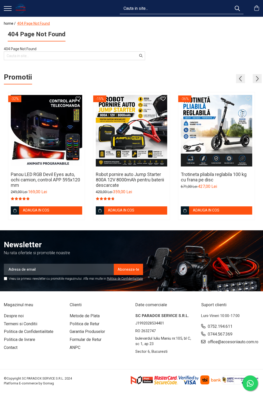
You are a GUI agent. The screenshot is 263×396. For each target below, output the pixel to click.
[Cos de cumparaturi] (256, 8)
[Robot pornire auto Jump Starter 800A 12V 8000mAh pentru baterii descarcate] (131, 130)
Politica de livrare (19, 339)
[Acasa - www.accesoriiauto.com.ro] (20, 8)
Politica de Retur (84, 323)
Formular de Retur (85, 339)
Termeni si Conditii (20, 323)
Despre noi (14, 315)
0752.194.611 (219, 326)
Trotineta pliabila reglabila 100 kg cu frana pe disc (214, 177)
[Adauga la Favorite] (78, 99)
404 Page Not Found (33, 23)
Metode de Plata (85, 315)
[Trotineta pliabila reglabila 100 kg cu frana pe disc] (216, 130)
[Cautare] (237, 8)
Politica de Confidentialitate (125, 278)
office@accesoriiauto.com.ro (232, 341)
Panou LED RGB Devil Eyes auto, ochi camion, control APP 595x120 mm (45, 180)
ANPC (75, 347)
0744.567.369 (219, 334)
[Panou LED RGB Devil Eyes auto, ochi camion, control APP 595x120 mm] (46, 130)
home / (10, 23)
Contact (10, 347)
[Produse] (7, 9)
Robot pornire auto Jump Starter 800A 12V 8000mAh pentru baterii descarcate (130, 180)
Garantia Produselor (87, 331)
